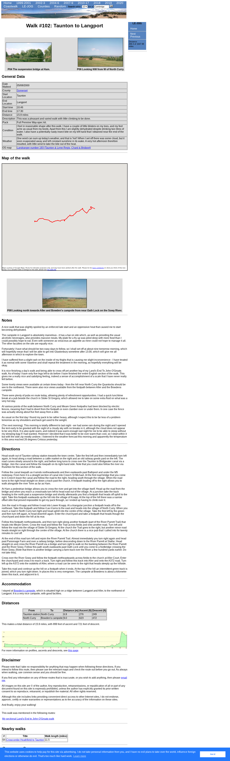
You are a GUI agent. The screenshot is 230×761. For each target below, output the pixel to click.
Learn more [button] (79, 756)
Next (132, 33)
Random (60, 6)
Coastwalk (10, 6)
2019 (108, 3)
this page (73, 650)
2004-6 (54, 3)
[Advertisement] (137, 99)
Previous (135, 36)
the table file (51, 269)
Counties (43, 6)
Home (7, 3)
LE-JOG (27, 6)
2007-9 (68, 3)
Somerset (22, 90)
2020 (119, 3)
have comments (98, 268)
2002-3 (40, 3)
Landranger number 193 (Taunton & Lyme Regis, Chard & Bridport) (54, 147)
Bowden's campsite (24, 590)
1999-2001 (23, 3)
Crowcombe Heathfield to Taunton (25, 740)
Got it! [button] (212, 754)
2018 (96, 3)
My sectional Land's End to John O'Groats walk (28, 718)
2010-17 (83, 3)
